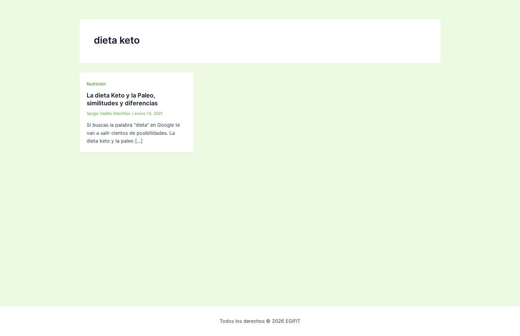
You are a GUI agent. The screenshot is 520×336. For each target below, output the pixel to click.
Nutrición (96, 83)
